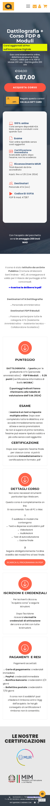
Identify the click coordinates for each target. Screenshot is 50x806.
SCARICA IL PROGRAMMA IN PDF (25, 562)
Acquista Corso (25, 87)
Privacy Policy (38, 797)
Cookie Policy (31, 797)
